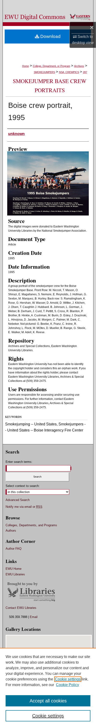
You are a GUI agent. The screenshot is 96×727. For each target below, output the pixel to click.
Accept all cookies (48, 700)
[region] (48, 687)
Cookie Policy (67, 685)
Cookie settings (68, 679)
